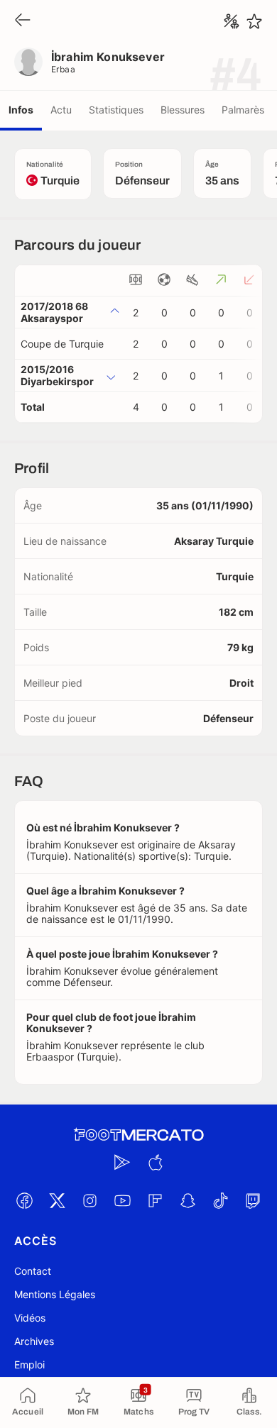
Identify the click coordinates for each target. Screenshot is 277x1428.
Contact (32, 1271)
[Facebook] (24, 1200)
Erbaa (63, 69)
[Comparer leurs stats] (231, 21)
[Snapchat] (187, 1200)
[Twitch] (253, 1200)
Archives (34, 1341)
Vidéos (29, 1318)
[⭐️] (254, 21)
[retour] (22, 21)
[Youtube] (122, 1200)
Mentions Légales (54, 1294)
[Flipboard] (154, 1200)
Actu (61, 110)
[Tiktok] (220, 1200)
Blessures (183, 110)
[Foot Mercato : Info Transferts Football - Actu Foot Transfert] (138, 1135)
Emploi (29, 1364)
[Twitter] (56, 1200)
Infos (21, 110)
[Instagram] (89, 1200)
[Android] (122, 1162)
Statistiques (116, 110)
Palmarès (243, 110)
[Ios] (154, 1162)
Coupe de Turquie (62, 344)
